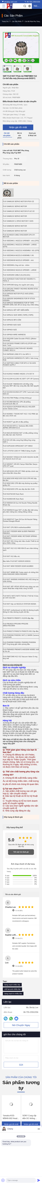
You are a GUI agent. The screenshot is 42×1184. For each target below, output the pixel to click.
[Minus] (38, 1129)
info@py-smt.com (10, 2)
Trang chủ (5, 21)
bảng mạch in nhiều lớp (13, 993)
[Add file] (3, 1180)
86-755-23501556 (33, 2)
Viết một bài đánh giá (21, 852)
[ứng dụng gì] (11, 1018)
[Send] (39, 1180)
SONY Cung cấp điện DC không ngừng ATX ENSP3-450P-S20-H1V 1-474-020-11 (30, 1117)
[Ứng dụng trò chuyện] (5, 1018)
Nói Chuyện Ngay (21, 1025)
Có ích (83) (18, 910)
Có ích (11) (18, 938)
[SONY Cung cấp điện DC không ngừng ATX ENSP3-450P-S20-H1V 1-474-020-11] (30, 1104)
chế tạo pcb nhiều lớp (12, 989)
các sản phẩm (16, 21)
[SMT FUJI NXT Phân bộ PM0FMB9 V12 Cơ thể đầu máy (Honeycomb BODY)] (21, 47)
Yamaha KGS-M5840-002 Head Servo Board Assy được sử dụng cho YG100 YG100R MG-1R (10, 1117)
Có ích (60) (18, 966)
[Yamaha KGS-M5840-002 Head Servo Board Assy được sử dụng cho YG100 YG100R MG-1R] (11, 1104)
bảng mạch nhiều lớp (12, 985)
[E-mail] (16, 1018)
